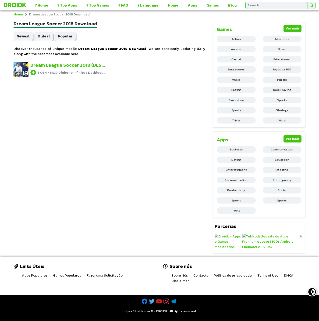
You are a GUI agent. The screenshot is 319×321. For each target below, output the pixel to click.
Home (173, 5)
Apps (192, 5)
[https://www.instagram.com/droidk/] (166, 301)
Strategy (282, 110)
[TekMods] (270, 242)
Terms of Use (267, 275)
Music (236, 79)
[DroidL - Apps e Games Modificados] (228, 242)
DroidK (15, 5)
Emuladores (236, 69)
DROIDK (161, 311)
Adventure (282, 39)
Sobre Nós (179, 275)
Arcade (236, 49)
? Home (41, 5)
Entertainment (236, 170)
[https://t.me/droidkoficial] (174, 301)
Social (282, 190)
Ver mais (292, 28)
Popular (65, 36)
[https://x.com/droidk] (152, 301)
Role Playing (282, 90)
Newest (23, 36)
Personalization (236, 180)
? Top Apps (67, 5)
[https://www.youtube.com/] (159, 301)
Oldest (44, 36)
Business (236, 149)
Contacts (200, 275)
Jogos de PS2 (282, 69)
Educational (282, 59)
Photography (282, 180)
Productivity (236, 190)
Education (282, 159)
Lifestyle (282, 170)
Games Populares (67, 275)
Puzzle (282, 79)
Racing (236, 90)
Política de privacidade (233, 275)
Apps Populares (34, 275)
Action (236, 39)
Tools (236, 210)
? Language (148, 5)
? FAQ (123, 5)
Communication (282, 149)
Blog (232, 5)
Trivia (236, 120)
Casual (236, 59)
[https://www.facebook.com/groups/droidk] (145, 301)
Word (282, 120)
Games (212, 5)
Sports (282, 100)
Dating (236, 159)
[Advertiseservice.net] (300, 242)
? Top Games (97, 5)
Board (282, 49)
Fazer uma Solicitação (105, 275)
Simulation (236, 100)
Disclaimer (180, 280)
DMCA (289, 275)
